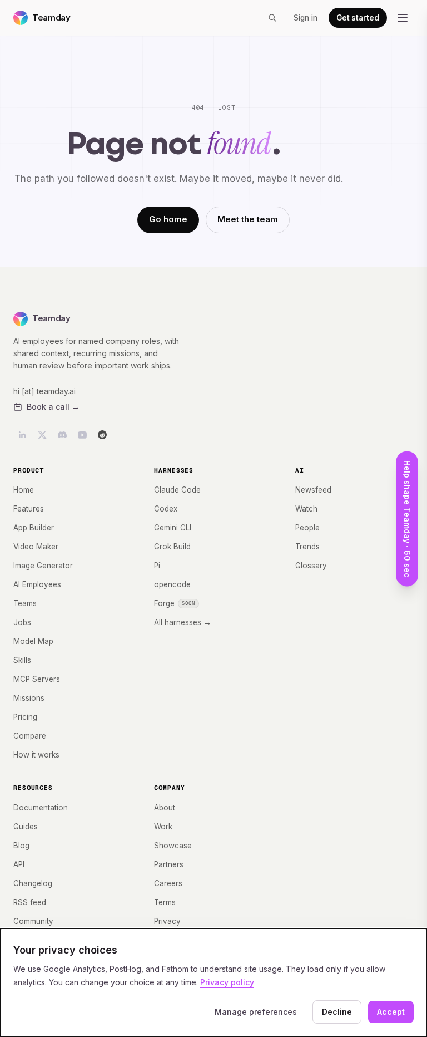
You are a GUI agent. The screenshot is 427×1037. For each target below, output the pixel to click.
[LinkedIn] (22, 435)
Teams (25, 603)
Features (28, 508)
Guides (25, 826)
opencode (172, 584)
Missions (28, 698)
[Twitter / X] (42, 435)
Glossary (311, 565)
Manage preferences (256, 1011)
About (164, 807)
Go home (168, 219)
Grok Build (172, 546)
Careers (168, 883)
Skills (22, 660)
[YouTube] (82, 435)
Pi (157, 565)
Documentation (40, 807)
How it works (36, 754)
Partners (168, 864)
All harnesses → (182, 622)
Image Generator (43, 565)
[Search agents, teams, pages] (272, 18)
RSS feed (29, 902)
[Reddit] (102, 435)
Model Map (33, 641)
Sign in (305, 17)
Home (23, 489)
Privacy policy (227, 982)
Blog (21, 845)
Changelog (32, 883)
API (18, 864)
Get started (357, 17)
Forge (174, 603)
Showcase (173, 845)
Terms (165, 902)
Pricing (25, 716)
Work (163, 826)
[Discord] (62, 435)
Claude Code (177, 489)
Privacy (167, 921)
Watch (306, 508)
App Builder (33, 527)
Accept (391, 1011)
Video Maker (35, 546)
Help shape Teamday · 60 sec (407, 518)
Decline (337, 1011)
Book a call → (53, 406)
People (307, 527)
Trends (307, 546)
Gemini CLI (172, 527)
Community (33, 921)
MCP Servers (36, 679)
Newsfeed (313, 489)
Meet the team (247, 219)
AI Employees (37, 584)
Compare (29, 735)
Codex (165, 508)
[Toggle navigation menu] (402, 18)
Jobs (22, 622)
